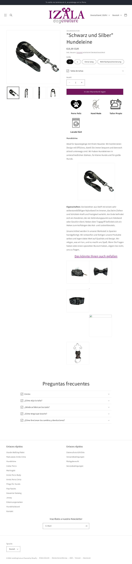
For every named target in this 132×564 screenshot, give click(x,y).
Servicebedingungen (75, 466)
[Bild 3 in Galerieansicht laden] (40, 93)
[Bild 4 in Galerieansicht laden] (53, 93)
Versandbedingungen (75, 457)
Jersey (9, 497)
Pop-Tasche (11, 488)
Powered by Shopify (30, 558)
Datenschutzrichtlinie (76, 452)
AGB (71, 558)
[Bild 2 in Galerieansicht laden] (26, 93)
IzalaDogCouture (17, 558)
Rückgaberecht (73, 461)
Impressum (87, 558)
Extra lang (89, 62)
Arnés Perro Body (13, 475)
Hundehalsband (13, 506)
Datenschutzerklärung (59, 558)
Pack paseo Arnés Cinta (16, 457)
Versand (79, 52)
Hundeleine (11, 461)
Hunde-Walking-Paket (15, 452)
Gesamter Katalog (14, 493)
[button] (5, 15)
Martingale (10, 470)
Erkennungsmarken (14, 502)
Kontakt (9, 511)
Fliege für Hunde (13, 484)
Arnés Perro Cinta (13, 479)
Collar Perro (11, 466)
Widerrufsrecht (44, 558)
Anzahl (69, 77)
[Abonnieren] (86, 526)
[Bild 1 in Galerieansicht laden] (13, 93)
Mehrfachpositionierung (110, 62)
